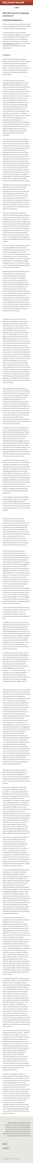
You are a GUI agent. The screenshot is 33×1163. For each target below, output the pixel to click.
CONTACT (6, 1148)
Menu (17, 7)
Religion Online (13, 2)
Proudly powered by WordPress (11, 1158)
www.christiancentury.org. (11, 43)
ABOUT (5, 1144)
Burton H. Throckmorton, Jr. (13, 20)
